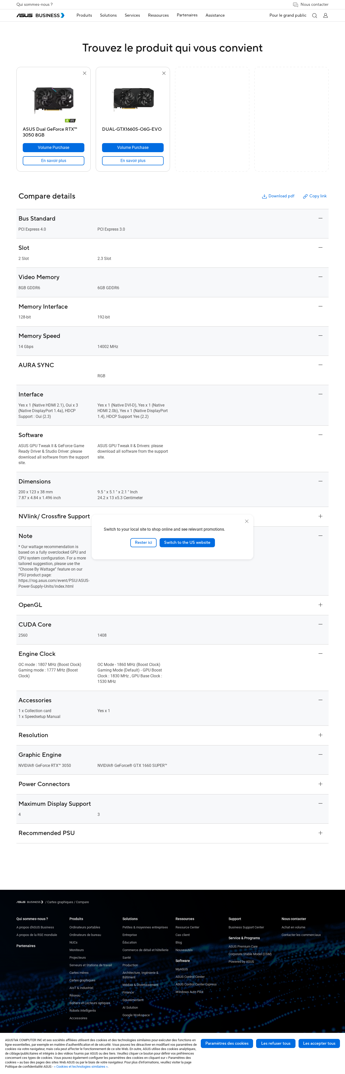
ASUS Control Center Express (196, 984)
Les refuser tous (275, 1043)
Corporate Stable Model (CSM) (250, 954)
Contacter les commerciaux (301, 935)
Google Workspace (136, 1015)
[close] (247, 521)
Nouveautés (184, 950)
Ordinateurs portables (84, 927)
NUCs (73, 942)
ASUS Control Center (190, 977)
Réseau (74, 995)
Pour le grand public (287, 15)
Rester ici (143, 542)
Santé (126, 957)
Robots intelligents (82, 1010)
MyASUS (182, 969)
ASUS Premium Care (243, 946)
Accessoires (78, 1018)
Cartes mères (79, 973)
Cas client (183, 935)
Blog (179, 942)
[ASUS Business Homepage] (40, 15)
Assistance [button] (215, 15)
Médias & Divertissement (140, 985)
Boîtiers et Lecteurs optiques (89, 1003)
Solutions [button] (108, 15)
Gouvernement (132, 1000)
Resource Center (187, 927)
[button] (314, 15)
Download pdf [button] (281, 196)
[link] (53, 160)
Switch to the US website (187, 542)
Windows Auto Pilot (189, 992)
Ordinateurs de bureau (85, 935)
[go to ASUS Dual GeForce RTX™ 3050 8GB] (53, 100)
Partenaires (25, 946)
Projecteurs (77, 957)
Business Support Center (246, 927)
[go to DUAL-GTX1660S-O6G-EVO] (133, 100)
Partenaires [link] (187, 15)
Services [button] (132, 15)
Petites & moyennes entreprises (145, 927)
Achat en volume (293, 927)
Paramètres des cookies (227, 1043)
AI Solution (130, 1007)
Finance (128, 992)
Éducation (129, 942)
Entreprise (129, 935)
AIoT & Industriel (81, 988)
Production (130, 965)
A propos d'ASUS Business (35, 927)
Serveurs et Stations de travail (90, 965)
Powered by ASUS (241, 961)
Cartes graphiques (82, 980)
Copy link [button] (318, 196)
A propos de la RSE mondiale (36, 935)
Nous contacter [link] (315, 4)
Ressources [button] (158, 15)
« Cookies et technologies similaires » (81, 1066)
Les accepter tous (319, 1043)
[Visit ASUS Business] (30, 902)
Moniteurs (76, 950)
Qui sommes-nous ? (34, 4)
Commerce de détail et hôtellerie (145, 950)
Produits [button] (84, 15)
